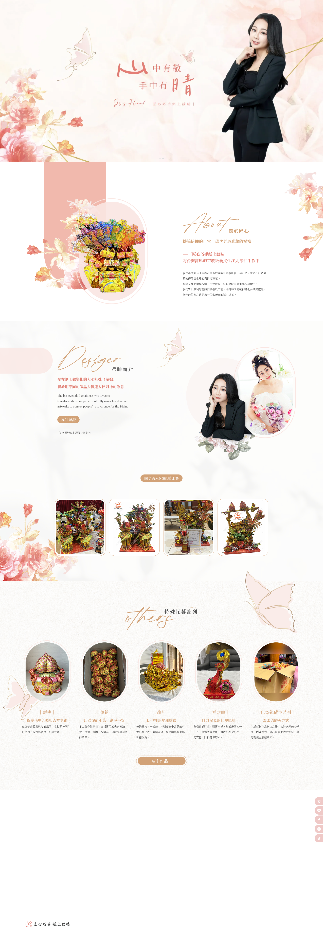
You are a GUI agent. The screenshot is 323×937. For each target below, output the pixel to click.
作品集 (244, 13)
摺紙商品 (206, 13)
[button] (160, 158)
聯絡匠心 (278, 13)
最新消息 (225, 13)
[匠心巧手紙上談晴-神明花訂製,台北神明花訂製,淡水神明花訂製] (54, 10)
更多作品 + (161, 761)
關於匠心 (170, 13)
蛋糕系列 (187, 13)
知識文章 (261, 13)
